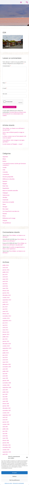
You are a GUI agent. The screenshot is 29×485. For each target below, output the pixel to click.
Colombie (5, 172)
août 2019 (5, 369)
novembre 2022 (7, 316)
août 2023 (5, 302)
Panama (5, 213)
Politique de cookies (8, 483)
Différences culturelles (9, 179)
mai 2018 (5, 396)
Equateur (5, 181)
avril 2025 (5, 276)
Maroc (4, 204)
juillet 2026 (6, 265)
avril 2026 (5, 267)
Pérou (4, 216)
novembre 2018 (7, 382)
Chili (4, 169)
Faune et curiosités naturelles (10, 190)
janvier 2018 (6, 406)
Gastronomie (6, 195)
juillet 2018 (5, 392)
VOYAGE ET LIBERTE (9, 2)
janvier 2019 (6, 380)
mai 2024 (5, 283)
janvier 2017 (6, 422)
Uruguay (5, 220)
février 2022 (6, 332)
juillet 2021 (5, 336)
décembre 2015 (7, 445)
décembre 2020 (7, 343)
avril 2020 (5, 359)
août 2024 (5, 281)
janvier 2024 (6, 293)
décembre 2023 (7, 295)
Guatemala (5, 199)
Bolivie (4, 161)
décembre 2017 (7, 408)
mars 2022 (5, 329)
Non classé (5, 209)
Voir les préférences (14, 480)
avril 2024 (5, 286)
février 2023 (6, 313)
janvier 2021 (6, 341)
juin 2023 (5, 306)
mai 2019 (5, 373)
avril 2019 (5, 376)
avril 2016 (5, 436)
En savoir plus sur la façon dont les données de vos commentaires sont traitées (14, 114)
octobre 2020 (6, 346)
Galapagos (5, 193)
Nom (4, 82)
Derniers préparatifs (8, 176)
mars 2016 (5, 438)
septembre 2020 (7, 348)
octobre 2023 (6, 297)
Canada (4, 167)
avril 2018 (5, 399)
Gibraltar (5, 197)
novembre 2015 (7, 447)
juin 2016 (5, 431)
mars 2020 (5, 362)
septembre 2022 (7, 320)
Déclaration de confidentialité (18, 483)
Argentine (5, 156)
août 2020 (5, 350)
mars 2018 (5, 401)
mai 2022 (5, 325)
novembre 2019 (7, 366)
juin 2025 (5, 274)
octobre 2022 (6, 318)
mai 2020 (5, 357)
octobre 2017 (6, 412)
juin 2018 (5, 394)
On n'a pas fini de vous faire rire (11, 211)
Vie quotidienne (7, 222)
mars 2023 (5, 311)
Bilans (4, 159)
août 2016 (5, 426)
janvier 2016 (6, 442)
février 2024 (6, 290)
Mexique (5, 206)
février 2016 (6, 440)
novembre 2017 (7, 410)
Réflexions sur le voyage (9, 218)
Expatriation (6, 188)
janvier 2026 (6, 270)
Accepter (14, 472)
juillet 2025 (5, 272)
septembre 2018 (7, 387)
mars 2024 (5, 288)
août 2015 (5, 454)
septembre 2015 (7, 452)
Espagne (5, 183)
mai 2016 (5, 433)
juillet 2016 (5, 429)
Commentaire (7, 66)
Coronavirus (6, 174)
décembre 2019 (7, 364)
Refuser (14, 476)
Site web (5, 93)
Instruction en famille (8, 202)
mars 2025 (5, 279)
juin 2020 (5, 355)
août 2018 (5, 389)
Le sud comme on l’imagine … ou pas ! (12, 144)
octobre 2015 (6, 449)
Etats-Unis (5, 186)
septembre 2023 (7, 300)
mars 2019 (5, 378)
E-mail (5, 88)
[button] (27, 457)
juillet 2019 (5, 371)
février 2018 (6, 403)
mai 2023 (5, 309)
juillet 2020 (6, 353)
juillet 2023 (5, 304)
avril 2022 (5, 327)
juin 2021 (5, 339)
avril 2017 (5, 419)
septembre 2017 (7, 415)
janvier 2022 (6, 334)
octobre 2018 (6, 385)
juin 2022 (5, 323)
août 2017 (5, 417)
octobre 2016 (6, 424)
